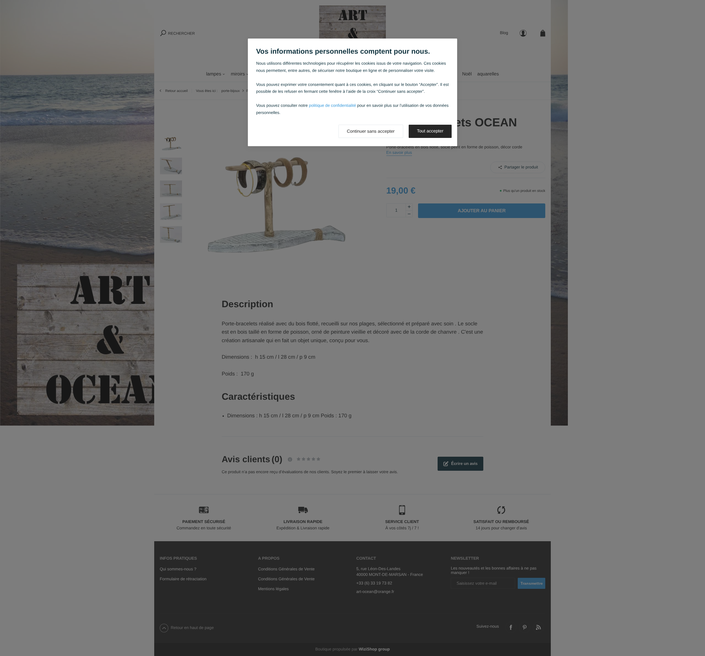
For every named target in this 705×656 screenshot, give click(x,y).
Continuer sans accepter (371, 131)
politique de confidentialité (332, 106)
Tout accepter (430, 131)
